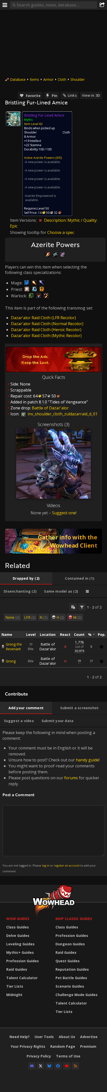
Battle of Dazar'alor (47, 646)
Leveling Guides (20, 944)
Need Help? (19, 1036)
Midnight (14, 994)
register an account (67, 865)
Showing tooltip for (28, 232)
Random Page (62, 1046)
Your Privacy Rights (28, 1046)
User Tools (44, 1036)
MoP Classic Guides (73, 918)
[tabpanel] (53, 642)
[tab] (26, 578)
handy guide (87, 760)
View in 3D (91, 95)
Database (18, 79)
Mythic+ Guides (20, 952)
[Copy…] (73, 607)
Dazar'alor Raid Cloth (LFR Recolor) (43, 317)
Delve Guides (17, 935)
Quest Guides (67, 961)
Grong (11, 661)
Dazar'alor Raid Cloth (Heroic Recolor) (46, 329)
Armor (48, 79)
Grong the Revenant (14, 646)
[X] (40, 1066)
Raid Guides (16, 969)
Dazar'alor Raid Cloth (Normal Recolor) (47, 323)
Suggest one (64, 513)
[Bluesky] (49, 1066)
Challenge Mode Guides (76, 994)
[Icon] (13, 119)
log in (45, 865)
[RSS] (75, 1066)
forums (71, 778)
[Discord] (32, 1066)
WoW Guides (17, 918)
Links (72, 95)
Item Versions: (24, 220)
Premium (88, 1046)
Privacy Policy (39, 1056)
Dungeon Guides (70, 944)
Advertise (89, 1036)
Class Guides (17, 927)
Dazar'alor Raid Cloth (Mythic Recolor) (46, 335)
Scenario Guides (69, 986)
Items (34, 79)
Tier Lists (14, 986)
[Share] (102, 5)
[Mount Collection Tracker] (53, 541)
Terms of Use (68, 1056)
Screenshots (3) (53, 424)
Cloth (62, 79)
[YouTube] (66, 1066)
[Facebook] (58, 1066)
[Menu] (5, 5)
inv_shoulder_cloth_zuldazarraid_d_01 (62, 414)
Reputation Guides (72, 969)
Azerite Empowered (39, 196)
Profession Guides (22, 961)
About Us (67, 1036)
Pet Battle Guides (71, 977)
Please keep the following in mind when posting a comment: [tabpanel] (51, 801)
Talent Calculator (22, 977)
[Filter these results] (82, 607)
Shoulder (77, 79)
